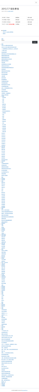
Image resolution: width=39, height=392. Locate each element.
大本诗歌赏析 (4, 309)
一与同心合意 (4, 50)
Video (3, 233)
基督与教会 (4, 252)
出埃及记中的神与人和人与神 (7, 335)
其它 (2, 190)
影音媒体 (3, 230)
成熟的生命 (4, 241)
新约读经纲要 (4, 319)
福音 (3, 117)
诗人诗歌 (4, 124)
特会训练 (3, 288)
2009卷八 (3, 145)
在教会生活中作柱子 (5, 65)
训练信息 (3, 156)
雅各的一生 (4, 381)
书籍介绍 (3, 263)
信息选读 (4, 97)
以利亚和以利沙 (5, 332)
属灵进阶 (3, 240)
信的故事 (3, 160)
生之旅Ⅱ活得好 (4, 170)
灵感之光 (3, 281)
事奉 (2, 44)
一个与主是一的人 (5, 330)
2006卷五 (3, 140)
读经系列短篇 (4, 324)
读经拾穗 (4, 128)
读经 (2, 316)
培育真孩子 (4, 69)
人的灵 (3, 295)
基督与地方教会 (5, 72)
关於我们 (3, 384)
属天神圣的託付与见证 (6, 84)
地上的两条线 (4, 342)
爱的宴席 (3, 286)
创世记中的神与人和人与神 (7, 337)
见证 (3, 123)
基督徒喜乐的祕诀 (5, 166)
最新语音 (3, 273)
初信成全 (3, 178)
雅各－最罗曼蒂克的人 (6, 380)
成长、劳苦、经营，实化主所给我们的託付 (10, 349)
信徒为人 (3, 185)
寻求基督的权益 (5, 82)
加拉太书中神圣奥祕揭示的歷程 (8, 340)
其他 (2, 189)
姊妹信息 (3, 147)
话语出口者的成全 (5, 94)
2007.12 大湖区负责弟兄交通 (7, 45)
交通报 (3, 96)
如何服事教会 (4, 79)
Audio (3, 231)
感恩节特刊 (4, 234)
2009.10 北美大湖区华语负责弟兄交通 (9, 47)
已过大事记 (4, 259)
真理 (3, 116)
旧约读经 (3, 320)
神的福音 (3, 369)
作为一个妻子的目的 (5, 209)
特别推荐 (3, 287)
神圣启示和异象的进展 (6, 373)
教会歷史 (4, 105)
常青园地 (3, 228)
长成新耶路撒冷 (5, 378)
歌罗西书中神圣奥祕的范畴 (7, 361)
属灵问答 (4, 104)
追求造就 (3, 326)
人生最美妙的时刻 (5, 163)
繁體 (2, 38)
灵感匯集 (3, 385)
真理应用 (3, 199)
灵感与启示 (4, 276)
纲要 (2, 303)
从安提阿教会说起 (5, 86)
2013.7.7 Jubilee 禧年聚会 (8, 32)
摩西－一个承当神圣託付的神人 (8, 352)
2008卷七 (3, 143)
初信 (3, 99)
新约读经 (3, 317)
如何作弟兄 (4, 77)
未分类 (3, 274)
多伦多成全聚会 (5, 74)
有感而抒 (4, 109)
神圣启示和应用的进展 (6, 371)
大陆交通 (3, 76)
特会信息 (3, 154)
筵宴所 (3, 227)
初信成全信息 (4, 165)
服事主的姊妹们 (5, 221)
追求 (2, 325)
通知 (2, 328)
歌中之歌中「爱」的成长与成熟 (8, 359)
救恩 (2, 296)
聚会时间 (3, 304)
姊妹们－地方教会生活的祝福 (7, 213)
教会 (2, 249)
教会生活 (3, 192)
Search (3, 40)
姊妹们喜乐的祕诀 (5, 215)
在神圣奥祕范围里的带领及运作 (8, 67)
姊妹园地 (3, 223)
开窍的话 (3, 279)
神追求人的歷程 (5, 175)
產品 (2, 291)
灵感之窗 (4, 131)
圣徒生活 (4, 121)
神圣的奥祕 (4, 173)
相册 (2, 292)
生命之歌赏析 (4, 311)
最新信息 (3, 269)
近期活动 (3, 261)
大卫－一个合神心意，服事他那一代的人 (9, 344)
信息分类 (3, 146)
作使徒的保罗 (4, 52)
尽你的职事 (4, 89)
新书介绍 (3, 266)
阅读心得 (3, 383)
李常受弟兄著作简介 (6, 111)
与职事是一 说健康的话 (6, 93)
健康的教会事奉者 (5, 60)
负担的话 (4, 129)
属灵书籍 (3, 149)
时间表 (3, 258)
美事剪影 (4, 119)
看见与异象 (4, 283)
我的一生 (3, 351)
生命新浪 (3, 290)
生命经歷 (3, 195)
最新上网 (3, 267)
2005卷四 (3, 138)
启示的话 (3, 278)
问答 (2, 181)
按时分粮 (3, 243)
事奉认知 (3, 182)
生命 (3, 114)
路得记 (4, 33)
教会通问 (4, 107)
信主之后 (3, 236)
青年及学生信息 (5, 159)
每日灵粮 (3, 246)
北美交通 (3, 62)
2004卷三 (3, 136)
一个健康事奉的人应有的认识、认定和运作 (10, 48)
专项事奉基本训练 (5, 81)
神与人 (3, 300)
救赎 (2, 298)
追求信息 (3, 157)
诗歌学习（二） (5, 314)
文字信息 (3, 152)
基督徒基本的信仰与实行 (6, 168)
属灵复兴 (3, 238)
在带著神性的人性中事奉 (6, 64)
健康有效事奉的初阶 (5, 55)
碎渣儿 (3, 364)
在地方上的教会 (5, 250)
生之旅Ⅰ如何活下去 (5, 172)
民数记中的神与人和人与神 (7, 363)
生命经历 (3, 197)
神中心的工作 (4, 366)
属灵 (2, 224)
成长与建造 (4, 235)
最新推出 (3, 264)
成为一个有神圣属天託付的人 (7, 88)
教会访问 (3, 256)
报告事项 (4, 30)
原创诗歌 (3, 179)
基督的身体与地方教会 (6, 70)
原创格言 (3, 244)
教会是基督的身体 (5, 354)
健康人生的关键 (5, 334)
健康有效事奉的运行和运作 (7, 59)
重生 (2, 177)
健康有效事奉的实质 (5, 57)
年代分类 (3, 151)
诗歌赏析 (4, 126)
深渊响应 (4, 112)
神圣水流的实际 (5, 91)
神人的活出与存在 (5, 368)
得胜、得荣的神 (5, 347)
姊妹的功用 (4, 218)
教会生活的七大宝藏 (5, 356)
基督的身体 (4, 253)
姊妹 (3, 100)
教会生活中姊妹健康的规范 (7, 220)
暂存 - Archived (5, 262)
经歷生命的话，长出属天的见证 (8, 374)
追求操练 (3, 204)
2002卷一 (3, 133)
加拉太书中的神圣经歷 (6, 339)
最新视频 (3, 271)
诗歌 (2, 285)
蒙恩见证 (3, 305)
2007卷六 (3, 141)
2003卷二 (3, 134)
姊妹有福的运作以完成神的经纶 (8, 216)
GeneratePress (24, 390)
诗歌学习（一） (5, 313)
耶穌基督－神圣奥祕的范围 (7, 376)
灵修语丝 (3, 247)
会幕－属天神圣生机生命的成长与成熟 (9, 357)
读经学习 (3, 322)
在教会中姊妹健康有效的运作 (7, 211)
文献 (2, 225)
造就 (2, 329)
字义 (3, 102)
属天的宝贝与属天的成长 (6, 345)
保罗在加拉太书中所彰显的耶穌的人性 (9, 53)
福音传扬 (3, 201)
